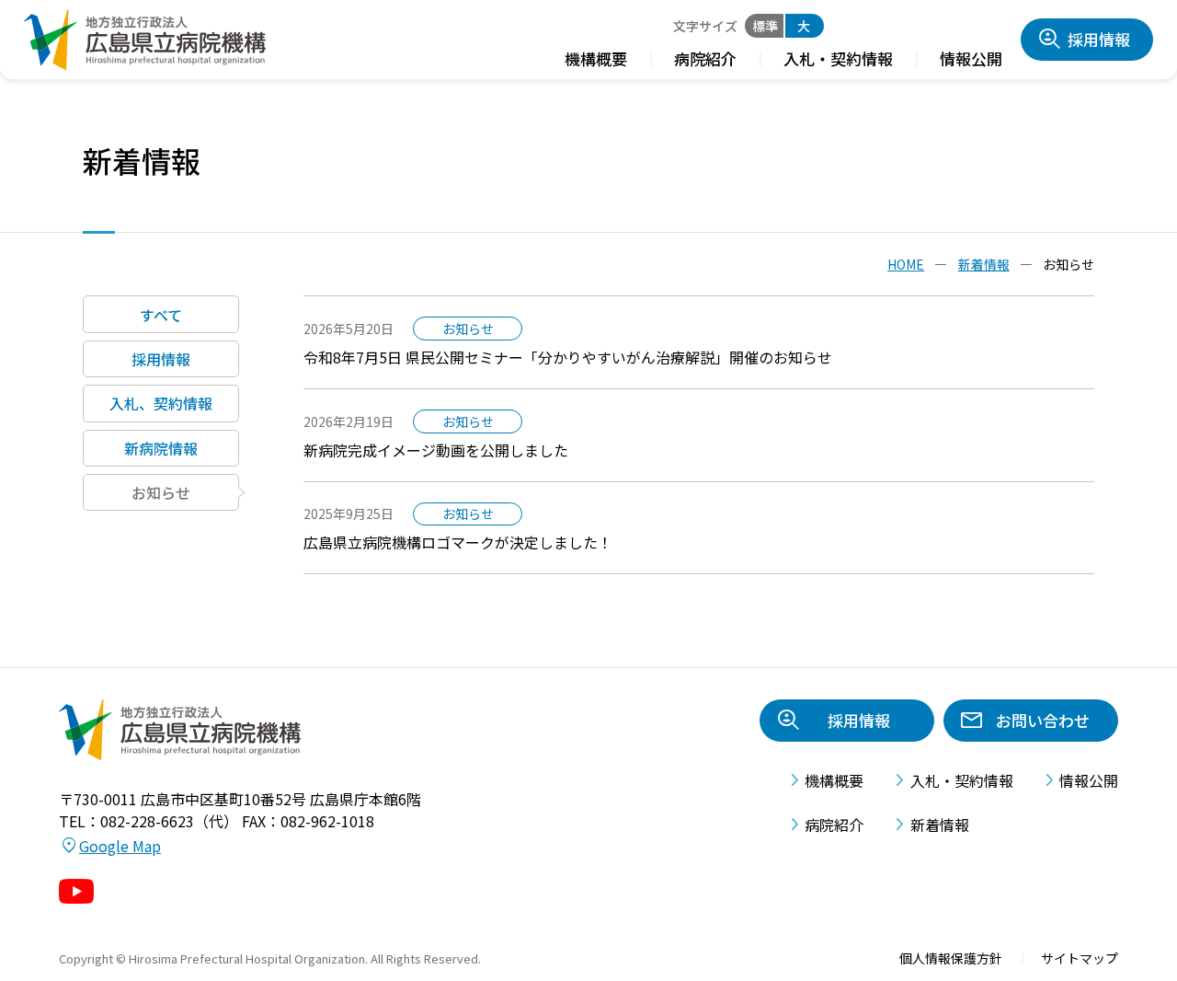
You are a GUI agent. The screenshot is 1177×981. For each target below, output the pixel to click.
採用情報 (1099, 39)
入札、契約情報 (160, 403)
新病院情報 (161, 447)
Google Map (120, 846)
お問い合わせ (1043, 720)
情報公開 (971, 58)
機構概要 (596, 58)
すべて (161, 314)
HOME (905, 264)
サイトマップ (1079, 958)
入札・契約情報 (838, 58)
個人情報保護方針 (950, 958)
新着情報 (984, 264)
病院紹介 (705, 58)
